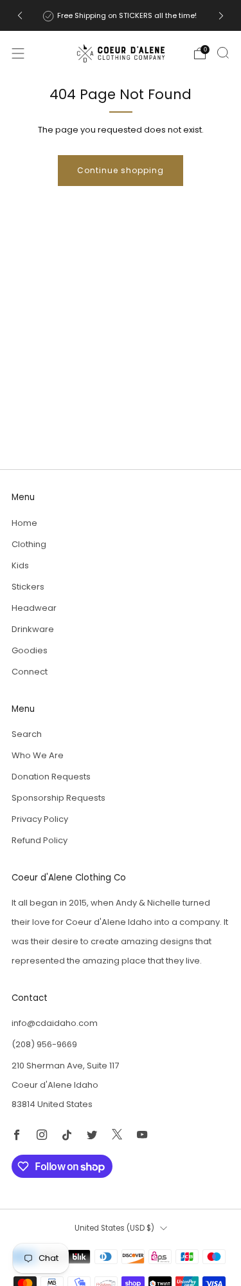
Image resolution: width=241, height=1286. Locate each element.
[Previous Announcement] (20, 16)
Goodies (30, 650)
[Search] (223, 52)
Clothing (29, 544)
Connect (30, 672)
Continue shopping (120, 170)
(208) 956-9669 (44, 1044)
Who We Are (38, 755)
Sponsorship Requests (58, 798)
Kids (20, 565)
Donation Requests (51, 776)
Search (27, 734)
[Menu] (18, 53)
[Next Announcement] (221, 16)
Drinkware (33, 629)
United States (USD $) (114, 1228)
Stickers (28, 587)
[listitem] (121, 15)
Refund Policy (39, 840)
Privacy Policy (40, 819)
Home (24, 523)
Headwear (34, 608)
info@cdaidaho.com (55, 1023)
